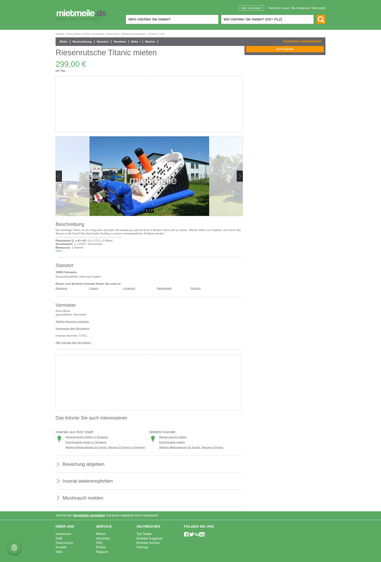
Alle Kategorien (300, 8)
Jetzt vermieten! (251, 8)
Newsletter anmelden (89, 515)
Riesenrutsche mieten (173, 437)
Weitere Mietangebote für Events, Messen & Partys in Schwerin (105, 447)
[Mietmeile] (81, 15)
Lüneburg (129, 288)
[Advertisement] (149, 108)
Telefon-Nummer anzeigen (72, 321)
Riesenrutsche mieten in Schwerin (86, 437)
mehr (59, 250)
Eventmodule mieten (172, 442)
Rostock (195, 288)
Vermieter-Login (278, 8)
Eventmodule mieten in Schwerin (86, 442)
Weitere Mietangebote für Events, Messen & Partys (191, 447)
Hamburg (61, 288)
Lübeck (93, 288)
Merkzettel (318, 8)
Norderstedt (164, 288)
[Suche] (321, 19)
